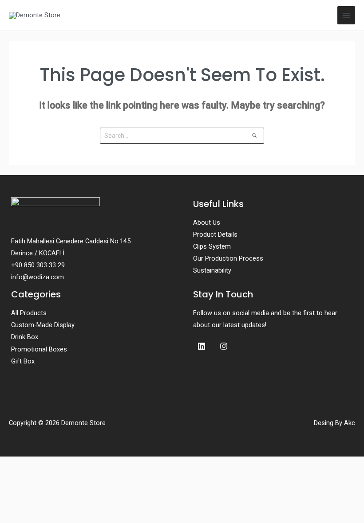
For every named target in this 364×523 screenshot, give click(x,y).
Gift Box (23, 361)
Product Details (215, 234)
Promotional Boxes (39, 349)
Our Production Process (228, 258)
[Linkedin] (201, 346)
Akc (349, 423)
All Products (29, 313)
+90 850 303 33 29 (38, 265)
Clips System (212, 246)
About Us (206, 222)
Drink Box (24, 337)
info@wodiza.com (37, 277)
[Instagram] (223, 346)
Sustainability (212, 270)
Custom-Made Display (43, 325)
